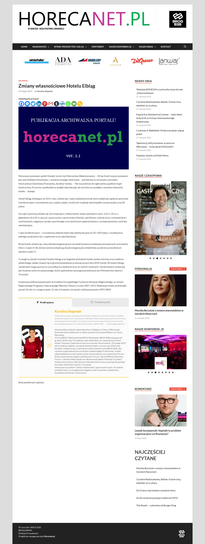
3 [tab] (157, 258)
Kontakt (166, 47)
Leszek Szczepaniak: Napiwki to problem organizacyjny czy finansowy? (158, 432)
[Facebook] (21, 103)
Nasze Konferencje (120, 47)
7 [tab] (171, 258)
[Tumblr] (56, 103)
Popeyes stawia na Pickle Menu (152, 155)
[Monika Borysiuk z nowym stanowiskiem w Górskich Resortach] (161, 290)
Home (24, 47)
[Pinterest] (44, 103)
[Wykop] (62, 103)
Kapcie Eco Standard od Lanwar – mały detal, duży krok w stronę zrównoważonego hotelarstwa (159, 118)
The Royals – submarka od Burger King (156, 505)
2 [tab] (154, 258)
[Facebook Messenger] (27, 103)
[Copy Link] (80, 103)
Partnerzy (98, 47)
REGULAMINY (25, 530)
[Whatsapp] (68, 103)
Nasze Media (146, 47)
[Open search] (185, 46)
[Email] (74, 103)
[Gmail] (50, 103)
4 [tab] (160, 258)
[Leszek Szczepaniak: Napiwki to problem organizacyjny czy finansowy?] (161, 410)
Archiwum (23, 81)
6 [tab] (167, 258)
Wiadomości (39, 47)
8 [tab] (173, 372)
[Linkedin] (39, 103)
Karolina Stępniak (45, 91)
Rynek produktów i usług (69, 47)
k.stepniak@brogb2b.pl (115, 324)
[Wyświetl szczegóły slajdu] (161, 218)
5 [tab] (164, 258)
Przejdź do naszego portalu (36, 536)
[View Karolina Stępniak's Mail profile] (49, 345)
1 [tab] (150, 258)
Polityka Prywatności (28, 533)
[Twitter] (33, 103)
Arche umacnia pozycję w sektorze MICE (157, 497)
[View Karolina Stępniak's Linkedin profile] (49, 338)
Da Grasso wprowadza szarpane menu (156, 490)
